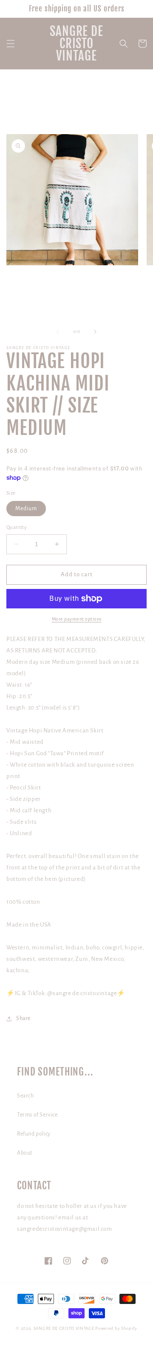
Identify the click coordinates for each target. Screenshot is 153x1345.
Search (25, 1096)
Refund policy (34, 1134)
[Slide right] (95, 331)
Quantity (16, 527)
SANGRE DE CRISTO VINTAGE (64, 1328)
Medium (26, 509)
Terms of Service (37, 1115)
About (24, 1153)
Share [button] (23, 1018)
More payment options (77, 619)
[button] (10, 43)
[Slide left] (57, 331)
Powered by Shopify (116, 1328)
